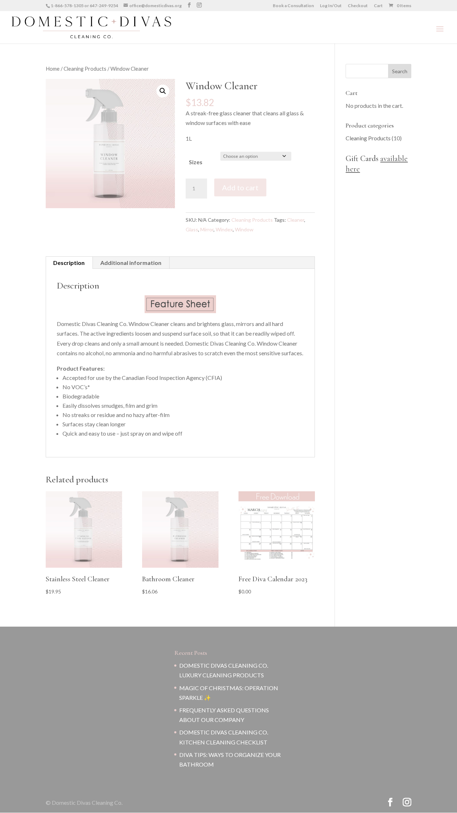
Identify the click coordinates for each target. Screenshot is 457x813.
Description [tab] (69, 262)
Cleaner (295, 220)
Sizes (195, 162)
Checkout (358, 6)
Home (53, 68)
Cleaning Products (85, 68)
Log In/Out (331, 6)
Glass (192, 229)
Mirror (207, 229)
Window (244, 229)
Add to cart (240, 187)
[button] (162, 91)
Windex (224, 229)
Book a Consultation (293, 6)
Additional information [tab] (130, 262)
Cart (378, 6)
